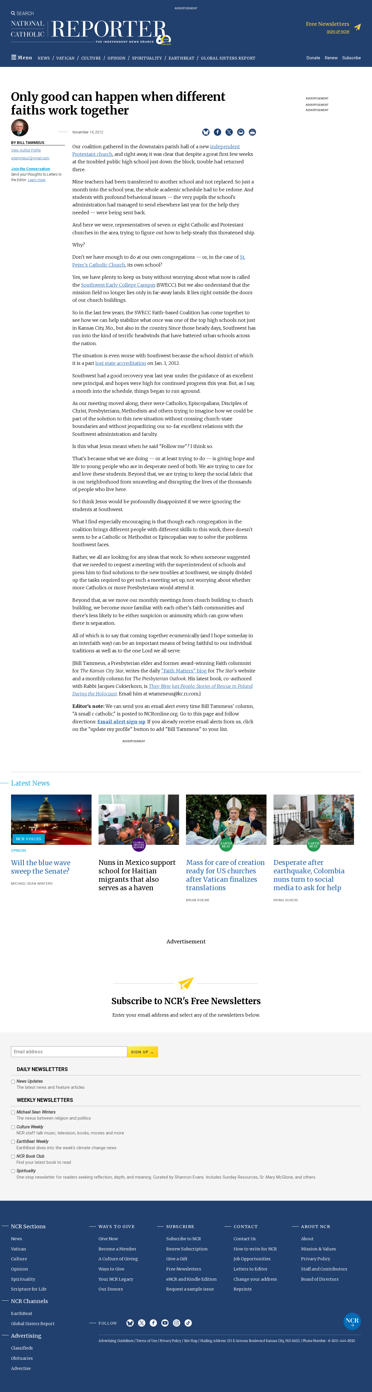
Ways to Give (111, 1269)
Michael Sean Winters (31, 884)
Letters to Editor (251, 1269)
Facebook (153, 1323)
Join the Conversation (30, 169)
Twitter (141, 1323)
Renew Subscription (187, 1249)
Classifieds (22, 1348)
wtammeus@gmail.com (30, 158)
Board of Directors (320, 1279)
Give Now (108, 1238)
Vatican (65, 58)
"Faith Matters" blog (184, 671)
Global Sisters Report (228, 58)
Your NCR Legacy (116, 1279)
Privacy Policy (315, 1258)
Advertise (21, 1368)
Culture (91, 58)
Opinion (117, 58)
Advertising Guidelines (116, 1341)
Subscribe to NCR (183, 1238)
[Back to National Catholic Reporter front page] (91, 33)
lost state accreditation (120, 363)
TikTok (188, 1323)
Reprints (243, 1289)
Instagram (176, 1323)
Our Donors (111, 1289)
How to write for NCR (255, 1249)
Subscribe (351, 57)
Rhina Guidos (285, 900)
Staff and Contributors (324, 1269)
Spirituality (147, 58)
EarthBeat (182, 58)
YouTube (165, 1323)
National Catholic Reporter (352, 1321)
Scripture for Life (28, 1289)
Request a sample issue (190, 1289)
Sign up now (338, 31)
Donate (313, 57)
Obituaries (22, 1358)
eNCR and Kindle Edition (191, 1279)
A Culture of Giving (118, 1258)
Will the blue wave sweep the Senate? (40, 867)
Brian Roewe (198, 900)
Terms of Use (146, 1341)
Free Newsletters (183, 1269)
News (44, 58)
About (307, 1238)
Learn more (36, 180)
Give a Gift (176, 1258)
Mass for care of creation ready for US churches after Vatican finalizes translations (225, 875)
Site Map (190, 1341)
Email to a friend (240, 132)
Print (252, 132)
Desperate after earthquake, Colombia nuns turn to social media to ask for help (309, 875)
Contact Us (245, 1238)
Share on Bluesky (206, 132)
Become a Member (118, 1249)
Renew (331, 57)
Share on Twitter (229, 132)
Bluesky (130, 1323)
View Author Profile (26, 150)
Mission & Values (318, 1249)
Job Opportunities (252, 1258)
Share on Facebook (217, 132)
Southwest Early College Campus (118, 285)
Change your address (255, 1279)
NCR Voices (29, 838)
